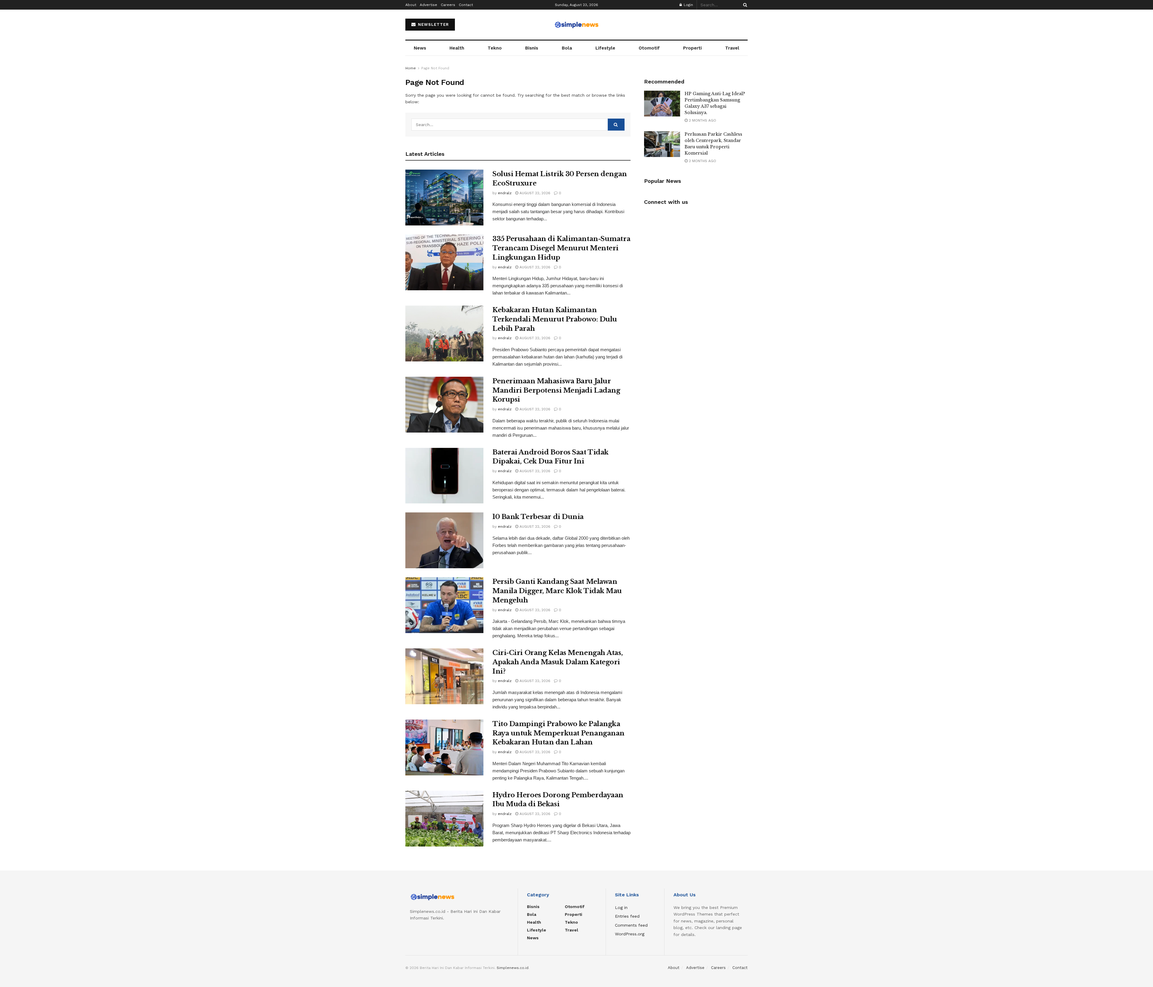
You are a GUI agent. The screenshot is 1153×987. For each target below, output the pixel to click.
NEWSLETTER (432, 24)
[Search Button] (744, 5)
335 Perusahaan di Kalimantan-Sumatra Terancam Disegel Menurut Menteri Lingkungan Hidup (561, 248)
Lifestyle (605, 48)
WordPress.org (629, 933)
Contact (466, 5)
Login (687, 5)
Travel (732, 48)
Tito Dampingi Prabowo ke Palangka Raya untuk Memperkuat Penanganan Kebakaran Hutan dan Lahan (558, 733)
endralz (505, 193)
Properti (692, 48)
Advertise (428, 5)
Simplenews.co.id (512, 968)
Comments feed (631, 925)
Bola (567, 48)
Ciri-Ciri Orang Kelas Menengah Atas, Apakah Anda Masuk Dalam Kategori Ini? (557, 662)
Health (456, 48)
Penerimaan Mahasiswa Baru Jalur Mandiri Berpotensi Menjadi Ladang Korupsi (556, 390)
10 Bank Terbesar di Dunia (538, 517)
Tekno (495, 48)
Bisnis (531, 48)
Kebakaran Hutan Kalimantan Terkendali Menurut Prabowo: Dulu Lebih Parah (554, 319)
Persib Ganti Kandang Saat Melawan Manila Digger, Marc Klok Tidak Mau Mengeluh (557, 591)
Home (410, 68)
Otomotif (649, 48)
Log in (621, 907)
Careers (448, 5)
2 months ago (702, 120)
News (420, 48)
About (410, 5)
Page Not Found (435, 68)
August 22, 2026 (534, 193)
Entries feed (627, 916)
